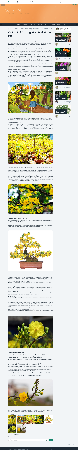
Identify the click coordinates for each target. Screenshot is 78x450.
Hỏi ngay (8, 18)
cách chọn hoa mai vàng (38, 28)
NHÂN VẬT (59, 24)
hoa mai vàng (17, 29)
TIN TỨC (53, 24)
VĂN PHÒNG (25, 24)
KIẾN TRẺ (18, 24)
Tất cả (12, 24)
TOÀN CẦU (40, 24)
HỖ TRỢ (50, 449)
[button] (55, 2)
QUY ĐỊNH (63, 449)
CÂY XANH (47, 24)
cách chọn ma (11, 29)
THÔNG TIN (38, 449)
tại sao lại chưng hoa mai (26, 29)
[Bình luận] (69, 44)
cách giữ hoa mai (16, 28)
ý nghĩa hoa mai (28, 28)
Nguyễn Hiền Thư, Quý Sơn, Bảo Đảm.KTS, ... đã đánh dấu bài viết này (19, 436)
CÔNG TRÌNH (33, 24)
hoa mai (22, 28)
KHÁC (65, 24)
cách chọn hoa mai (48, 28)
